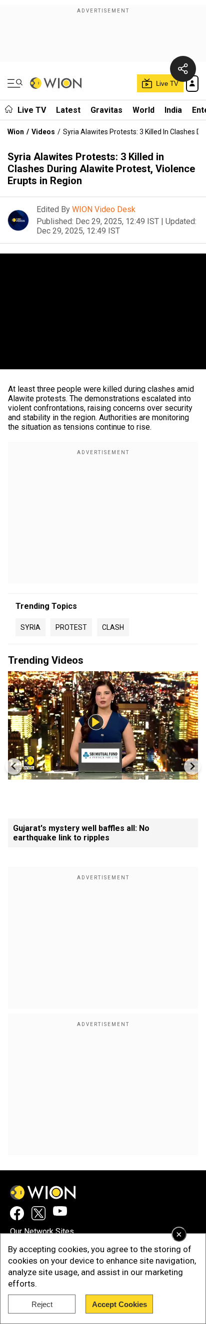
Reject (42, 1304)
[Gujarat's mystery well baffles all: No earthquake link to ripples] (103, 775)
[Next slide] (192, 766)
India (173, 110)
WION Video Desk (104, 209)
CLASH (113, 627)
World (143, 110)
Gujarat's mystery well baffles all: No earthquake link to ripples (81, 832)
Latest (68, 110)
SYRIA (30, 627)
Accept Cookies (119, 1304)
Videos (43, 132)
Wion (16, 132)
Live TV (32, 110)
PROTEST (71, 627)
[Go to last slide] (14, 766)
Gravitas (106, 110)
